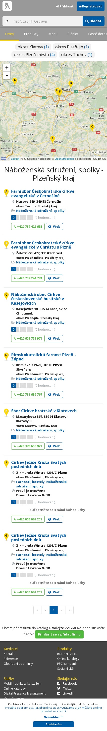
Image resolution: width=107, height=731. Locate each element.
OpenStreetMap (64, 158)
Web (56, 226)
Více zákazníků (14, 698)
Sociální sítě (65, 669)
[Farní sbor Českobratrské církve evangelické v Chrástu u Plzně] (70, 85)
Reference (11, 659)
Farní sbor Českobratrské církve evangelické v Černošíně (42, 193)
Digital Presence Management (25, 693)
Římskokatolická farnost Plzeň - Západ (43, 357)
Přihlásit (66, 6)
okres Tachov (76, 54)
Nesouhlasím (53, 717)
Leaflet (15, 158)
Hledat (95, 21)
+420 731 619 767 (29, 394)
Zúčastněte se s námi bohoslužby (57, 510)
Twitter (68, 688)
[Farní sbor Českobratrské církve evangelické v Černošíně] (14, 82)
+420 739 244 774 (29, 278)
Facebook (70, 683)
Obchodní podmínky (18, 664)
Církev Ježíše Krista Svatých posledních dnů (38, 465)
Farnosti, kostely (30, 481)
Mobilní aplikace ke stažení (22, 683)
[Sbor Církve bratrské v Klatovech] (52, 140)
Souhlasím (53, 724)
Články (72, 34)
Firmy (9, 34)
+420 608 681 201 (29, 519)
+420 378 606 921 (29, 446)
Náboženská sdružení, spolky (40, 210)
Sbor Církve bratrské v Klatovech (44, 410)
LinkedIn (68, 693)
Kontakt (9, 654)
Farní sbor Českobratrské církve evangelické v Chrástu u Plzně (42, 245)
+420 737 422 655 (29, 226)
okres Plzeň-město (34, 54)
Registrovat (91, 6)
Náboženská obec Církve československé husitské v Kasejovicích (37, 299)
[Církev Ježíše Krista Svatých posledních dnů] (59, 93)
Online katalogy (68, 659)
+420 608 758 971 (29, 338)
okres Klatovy (33, 47)
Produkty (31, 34)
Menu (52, 34)
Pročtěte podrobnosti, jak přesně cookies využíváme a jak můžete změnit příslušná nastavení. (53, 709)
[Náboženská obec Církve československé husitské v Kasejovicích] (92, 128)
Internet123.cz (67, 654)
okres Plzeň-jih (72, 47)
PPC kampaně (67, 664)
